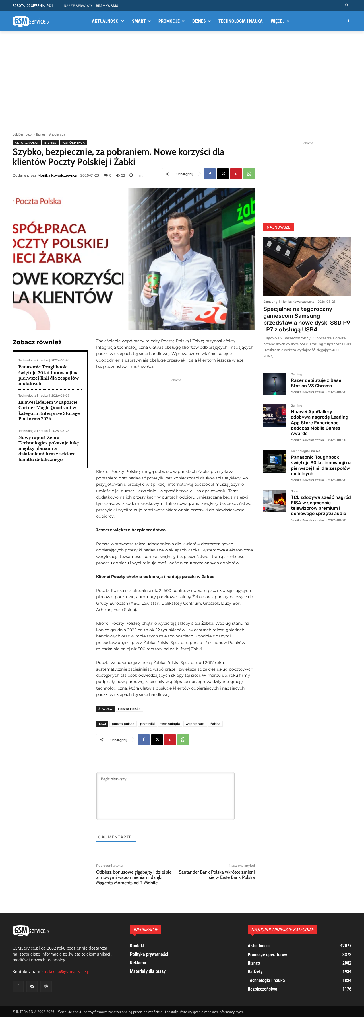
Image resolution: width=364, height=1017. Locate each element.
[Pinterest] (236, 173)
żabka (215, 724)
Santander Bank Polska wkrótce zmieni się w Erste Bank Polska (217, 874)
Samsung (270, 301)
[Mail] (32, 986)
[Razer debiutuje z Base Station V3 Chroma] (274, 384)
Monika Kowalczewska (57, 175)
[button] (347, 5)
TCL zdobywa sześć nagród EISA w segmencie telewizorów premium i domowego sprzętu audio (321, 505)
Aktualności (26, 143)
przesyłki (147, 724)
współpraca (195, 724)
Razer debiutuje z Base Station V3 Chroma (316, 383)
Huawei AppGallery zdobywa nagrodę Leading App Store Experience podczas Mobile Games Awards (319, 422)
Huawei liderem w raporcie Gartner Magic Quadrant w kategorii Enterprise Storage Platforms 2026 (49, 410)
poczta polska (123, 724)
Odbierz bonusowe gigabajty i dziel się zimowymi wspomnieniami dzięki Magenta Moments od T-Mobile (133, 877)
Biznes (40, 134)
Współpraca (57, 134)
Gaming (296, 374)
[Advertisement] (182, 80)
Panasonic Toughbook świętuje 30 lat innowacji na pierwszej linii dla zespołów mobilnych (48, 375)
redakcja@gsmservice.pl (67, 971)
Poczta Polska (129, 709)
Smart (295, 491)
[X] (223, 173)
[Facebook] (348, 21)
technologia (170, 724)
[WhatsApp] (249, 173)
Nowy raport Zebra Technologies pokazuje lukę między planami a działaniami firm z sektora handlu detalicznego (48, 448)
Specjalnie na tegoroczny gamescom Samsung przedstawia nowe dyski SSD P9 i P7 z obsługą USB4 (306, 319)
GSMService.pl (22, 134)
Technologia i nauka (33, 360)
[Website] (45, 986)
